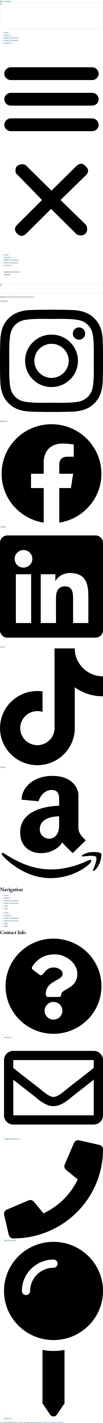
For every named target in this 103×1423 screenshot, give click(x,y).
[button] (51, 149)
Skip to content (5, 1)
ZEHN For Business (11, 40)
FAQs (6, 906)
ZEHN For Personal (11, 38)
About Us (7, 35)
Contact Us (8, 43)
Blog (5, 909)
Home (6, 33)
